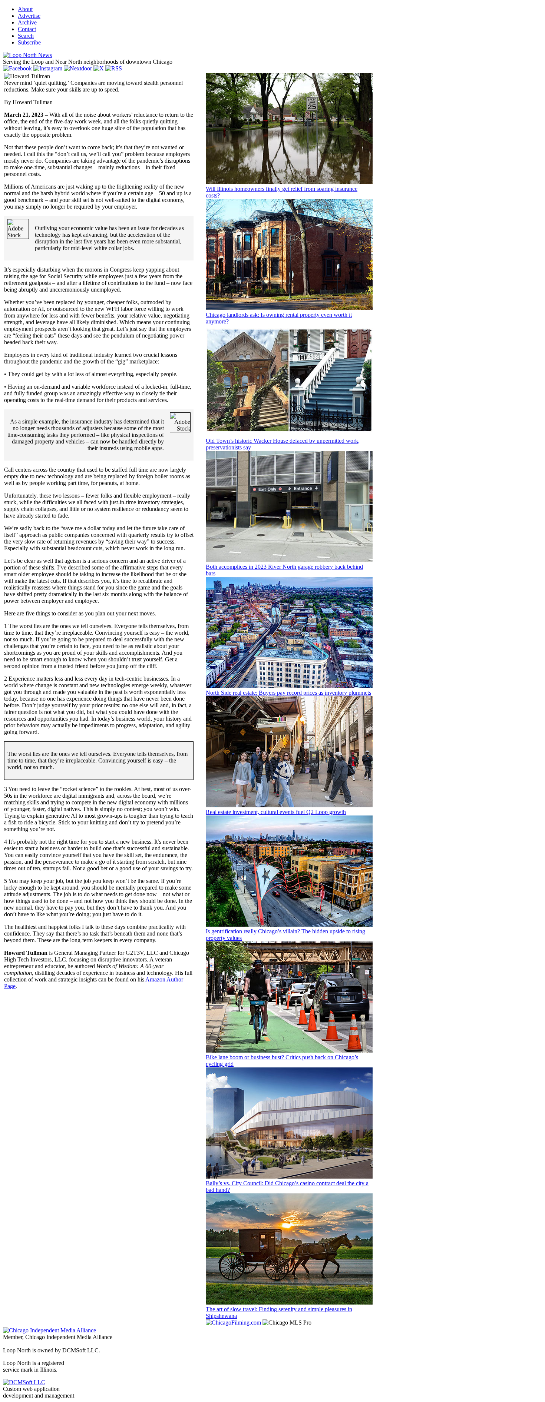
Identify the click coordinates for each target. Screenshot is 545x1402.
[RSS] (113, 68)
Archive (27, 22)
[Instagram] (48, 68)
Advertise (29, 16)
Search (26, 36)
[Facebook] (18, 68)
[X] (99, 68)
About (25, 9)
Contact (27, 29)
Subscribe (29, 42)
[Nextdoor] (78, 68)
